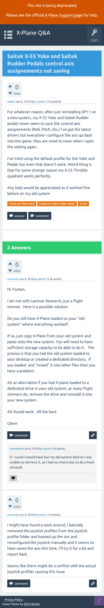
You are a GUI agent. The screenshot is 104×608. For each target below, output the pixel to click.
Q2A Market (32, 604)
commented (16, 448)
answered (13, 279)
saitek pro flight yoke (21, 203)
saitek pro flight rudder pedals (57, 203)
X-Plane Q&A (33, 32)
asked (11, 101)
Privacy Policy (14, 599)
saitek (83, 203)
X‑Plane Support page (63, 15)
